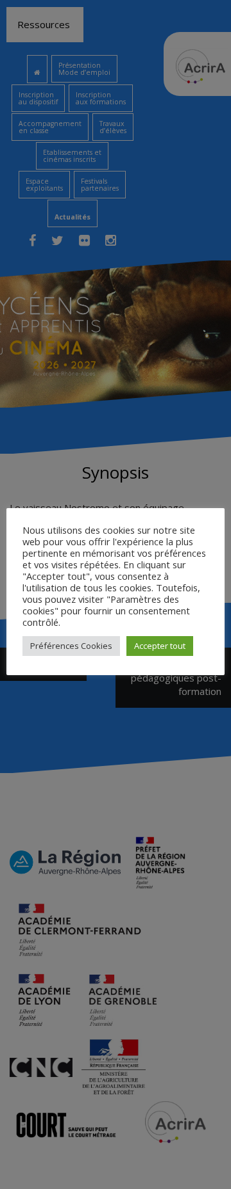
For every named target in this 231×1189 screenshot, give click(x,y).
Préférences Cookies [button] (71, 645)
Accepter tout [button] (159, 645)
